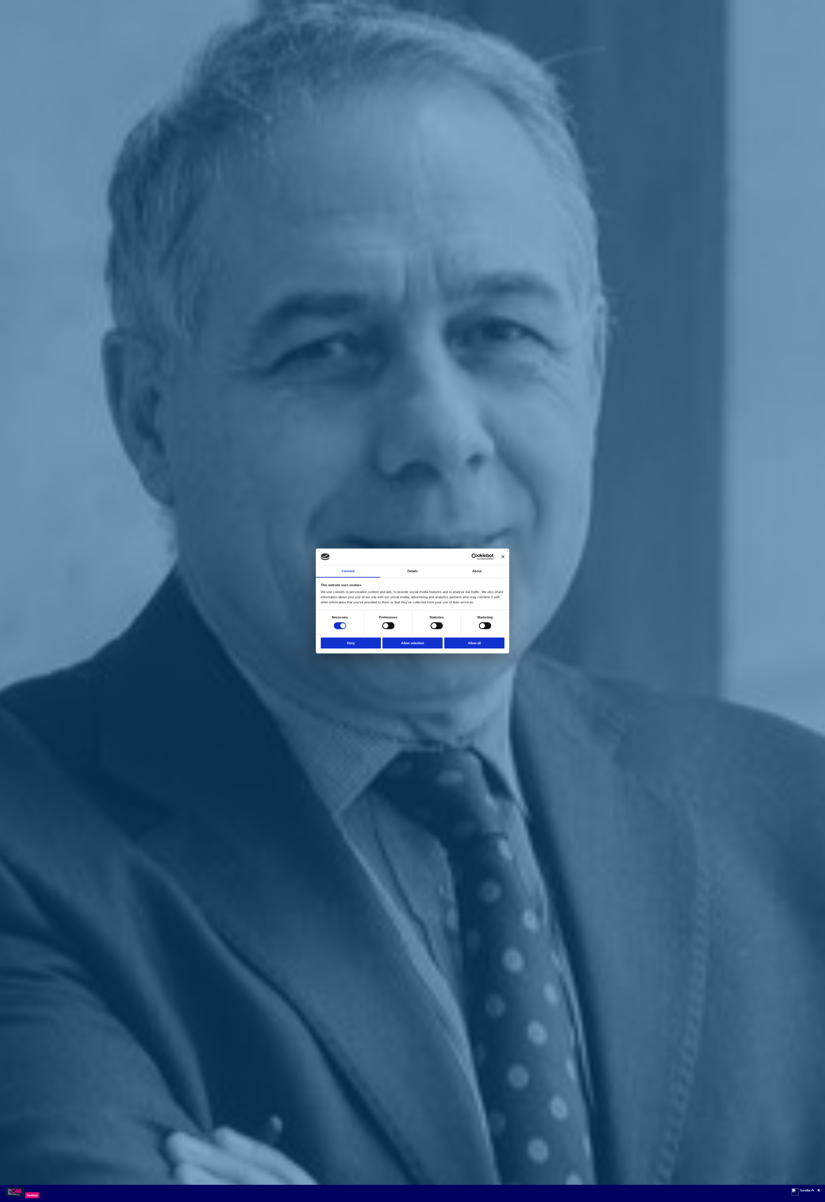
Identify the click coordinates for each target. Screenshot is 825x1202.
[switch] (388, 625)
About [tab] (477, 571)
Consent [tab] (348, 571)
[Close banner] (502, 556)
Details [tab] (412, 571)
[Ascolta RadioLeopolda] (795, 1192)
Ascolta (805, 1190)
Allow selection (412, 643)
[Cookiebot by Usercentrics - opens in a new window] (474, 556)
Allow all (474, 643)
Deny (351, 643)
